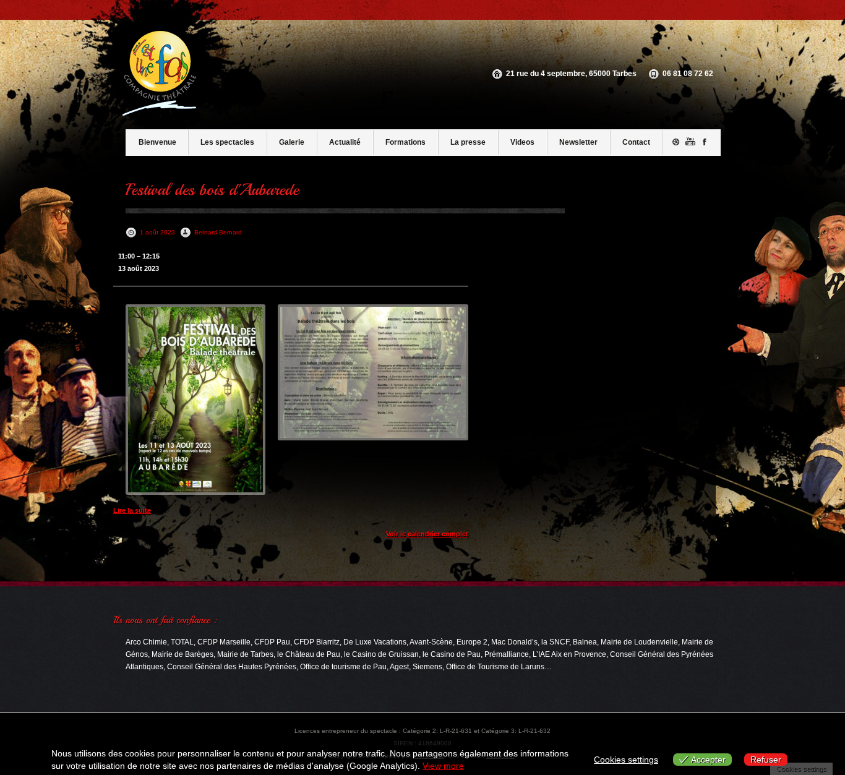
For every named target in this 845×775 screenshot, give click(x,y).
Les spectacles (227, 142)
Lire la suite (132, 510)
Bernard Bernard (218, 232)
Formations (405, 142)
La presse (468, 142)
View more (443, 766)
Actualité (345, 142)
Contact (636, 142)
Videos (522, 142)
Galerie (291, 142)
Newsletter (578, 142)
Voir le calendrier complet (427, 533)
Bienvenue (157, 142)
